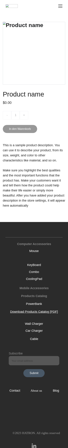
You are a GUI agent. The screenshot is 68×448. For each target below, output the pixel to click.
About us (36, 390)
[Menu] (60, 6)
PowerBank (34, 304)
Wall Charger (34, 323)
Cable (34, 339)
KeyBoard (34, 265)
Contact (14, 390)
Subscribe (16, 353)
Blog (56, 390)
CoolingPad (34, 279)
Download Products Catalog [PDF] (34, 311)
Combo (34, 272)
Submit (34, 373)
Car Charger (34, 330)
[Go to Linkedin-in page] (34, 445)
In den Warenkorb (20, 128)
